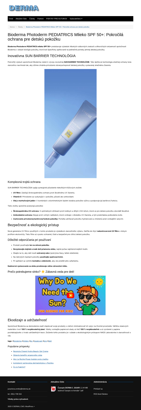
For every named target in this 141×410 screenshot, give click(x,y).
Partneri (40, 19)
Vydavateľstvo (75, 19)
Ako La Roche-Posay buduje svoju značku (30, 359)
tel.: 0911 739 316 (15, 394)
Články (32, 19)
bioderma (18, 341)
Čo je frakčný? (19, 367)
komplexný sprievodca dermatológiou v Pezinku (33, 363)
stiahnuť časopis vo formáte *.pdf (70, 391)
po (31, 341)
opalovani (38, 341)
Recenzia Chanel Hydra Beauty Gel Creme (30, 351)
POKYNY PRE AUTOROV (56, 19)
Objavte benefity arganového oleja (27, 355)
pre (45, 341)
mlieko (26, 341)
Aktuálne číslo (21, 19)
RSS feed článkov (101, 394)
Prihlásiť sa (98, 389)
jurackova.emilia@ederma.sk (19, 389)
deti (50, 341)
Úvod (11, 19)
